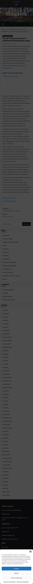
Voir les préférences (16, 578)
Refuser (16, 573)
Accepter (16, 568)
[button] (30, 551)
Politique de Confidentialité (10, 581)
